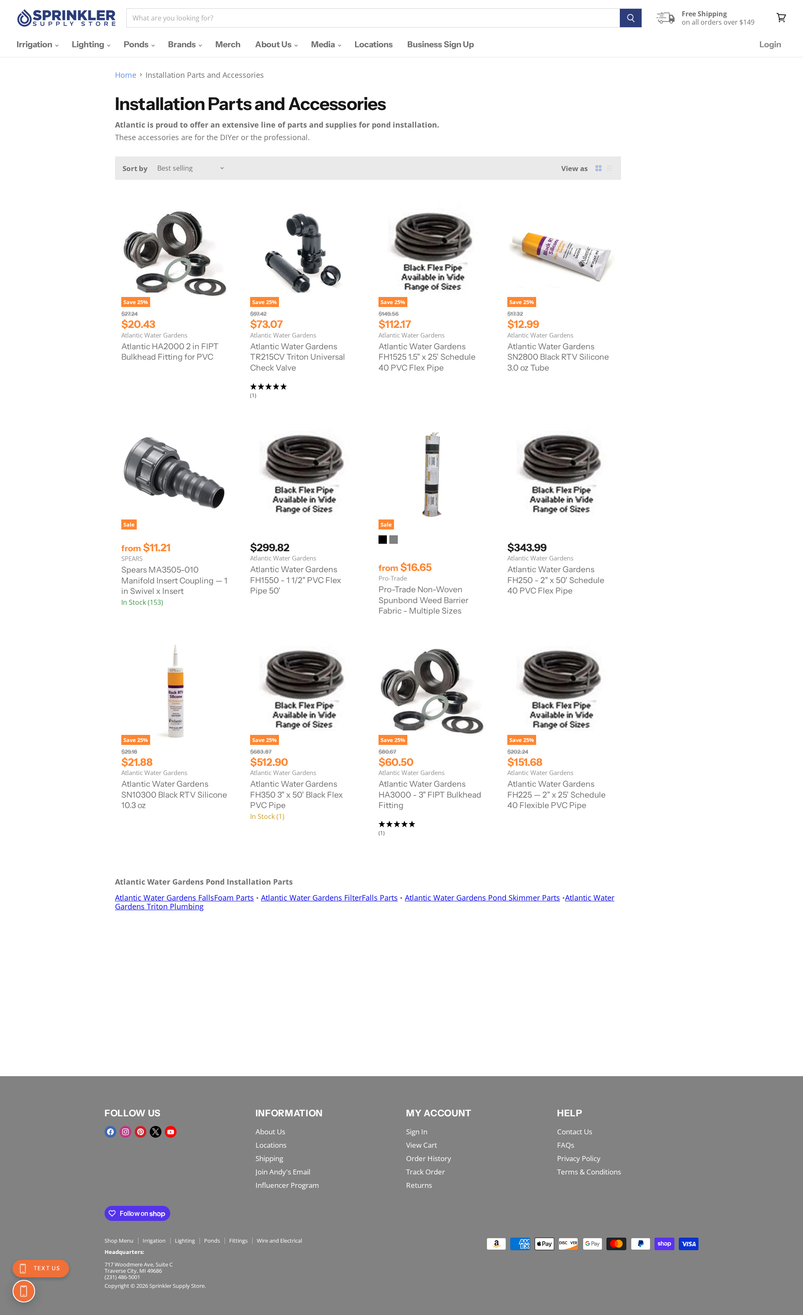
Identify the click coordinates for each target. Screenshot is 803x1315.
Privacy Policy (579, 1158)
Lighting (89, 44)
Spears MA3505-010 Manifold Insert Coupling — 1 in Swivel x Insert (174, 580)
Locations (374, 44)
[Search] (631, 18)
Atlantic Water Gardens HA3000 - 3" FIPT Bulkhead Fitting (429, 794)
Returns (419, 1185)
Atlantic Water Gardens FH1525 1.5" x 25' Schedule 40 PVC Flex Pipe (427, 357)
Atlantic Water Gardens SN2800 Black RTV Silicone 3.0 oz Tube (558, 357)
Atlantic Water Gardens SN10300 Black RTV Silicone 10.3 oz (174, 794)
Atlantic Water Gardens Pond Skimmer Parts (482, 898)
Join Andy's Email (283, 1172)
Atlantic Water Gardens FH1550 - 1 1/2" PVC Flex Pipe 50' (295, 580)
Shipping (269, 1158)
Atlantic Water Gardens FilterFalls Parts (329, 898)
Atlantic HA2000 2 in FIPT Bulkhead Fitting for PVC (170, 351)
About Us (274, 44)
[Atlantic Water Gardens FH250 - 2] (561, 476)
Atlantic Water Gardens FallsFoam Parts (184, 898)
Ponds (137, 44)
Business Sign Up (440, 44)
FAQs (565, 1145)
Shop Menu (119, 1240)
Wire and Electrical (279, 1240)
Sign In (416, 1131)
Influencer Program (287, 1185)
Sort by (135, 168)
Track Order (425, 1172)
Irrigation (35, 44)
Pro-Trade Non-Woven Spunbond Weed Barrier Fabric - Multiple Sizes (423, 600)
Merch (227, 44)
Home (125, 75)
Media (324, 44)
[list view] (609, 168)
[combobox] (373, 18)
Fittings (238, 1240)
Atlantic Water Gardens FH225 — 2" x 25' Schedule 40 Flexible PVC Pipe (556, 794)
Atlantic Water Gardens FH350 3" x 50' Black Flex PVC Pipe (296, 794)
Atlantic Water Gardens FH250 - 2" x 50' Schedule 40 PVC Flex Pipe (555, 580)
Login (770, 44)
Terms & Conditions (589, 1172)
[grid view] (598, 168)
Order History (428, 1158)
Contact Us (574, 1131)
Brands (182, 44)
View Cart (421, 1145)
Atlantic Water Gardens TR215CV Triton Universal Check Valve (297, 357)
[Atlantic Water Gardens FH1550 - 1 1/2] (304, 476)
